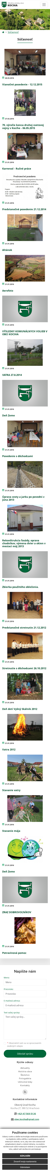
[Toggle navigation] (44, 4)
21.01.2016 (9, 162)
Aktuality (25, 1068)
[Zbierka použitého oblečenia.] (25, 564)
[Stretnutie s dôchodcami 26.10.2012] (25, 646)
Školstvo (25, 1075)
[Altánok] (25, 227)
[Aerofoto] (25, 268)
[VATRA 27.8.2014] (25, 352)
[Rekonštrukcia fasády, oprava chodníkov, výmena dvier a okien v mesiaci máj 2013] (25, 518)
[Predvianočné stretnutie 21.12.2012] (25, 605)
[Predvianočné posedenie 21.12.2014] (25, 187)
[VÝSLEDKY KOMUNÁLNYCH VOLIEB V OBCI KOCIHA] (25, 309)
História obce (25, 1071)
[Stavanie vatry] (25, 768)
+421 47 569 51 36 (26, 1114)
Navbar (6, 4)
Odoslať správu (25, 1053)
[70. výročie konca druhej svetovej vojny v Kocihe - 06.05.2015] (25, 102)
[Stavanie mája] (25, 808)
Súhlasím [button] (25, 1156)
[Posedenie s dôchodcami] (25, 434)
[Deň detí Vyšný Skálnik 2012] (25, 686)
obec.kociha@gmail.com (26, 1119)
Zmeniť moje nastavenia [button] (25, 1161)
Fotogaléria (25, 1078)
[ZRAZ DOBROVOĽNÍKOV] (25, 890)
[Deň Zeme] (25, 393)
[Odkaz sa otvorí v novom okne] (25, 1092)
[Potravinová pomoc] (25, 930)
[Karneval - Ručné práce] (25, 146)
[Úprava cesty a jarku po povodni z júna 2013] (25, 474)
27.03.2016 (9, 118)
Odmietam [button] (25, 1167)
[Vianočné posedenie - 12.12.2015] (25, 62)
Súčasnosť (13, 32)
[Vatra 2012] (25, 727)
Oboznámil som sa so (24, 1044)
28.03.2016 (9, 78)
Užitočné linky (25, 1082)
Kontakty (25, 1085)
